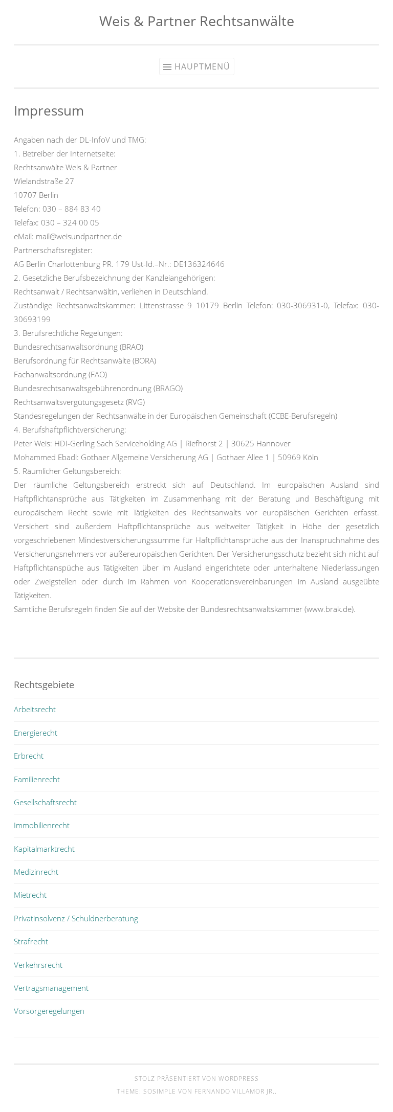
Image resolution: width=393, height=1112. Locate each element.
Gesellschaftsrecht (45, 802)
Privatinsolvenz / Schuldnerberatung (76, 918)
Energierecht (35, 733)
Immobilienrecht (42, 825)
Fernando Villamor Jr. (234, 1091)
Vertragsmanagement (51, 988)
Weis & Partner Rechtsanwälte (196, 20)
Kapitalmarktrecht (44, 849)
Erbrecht (28, 756)
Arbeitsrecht (35, 709)
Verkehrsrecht (38, 965)
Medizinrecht (36, 872)
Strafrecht (31, 941)
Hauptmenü (202, 66)
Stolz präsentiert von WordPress (197, 1078)
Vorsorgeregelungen (49, 1011)
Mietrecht (30, 895)
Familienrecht (37, 779)
